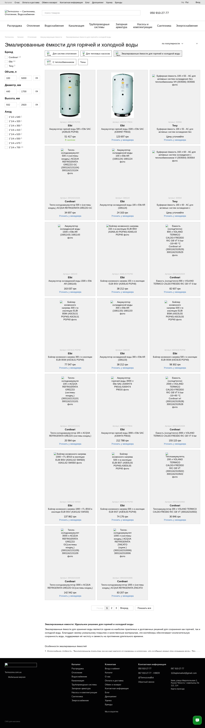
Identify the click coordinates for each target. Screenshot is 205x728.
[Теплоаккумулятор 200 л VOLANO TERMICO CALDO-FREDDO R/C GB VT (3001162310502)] (175, 475)
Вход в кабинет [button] (112, 668)
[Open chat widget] (197, 720)
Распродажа (14, 25)
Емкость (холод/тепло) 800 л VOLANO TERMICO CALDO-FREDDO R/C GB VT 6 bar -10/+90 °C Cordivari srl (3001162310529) (175, 284)
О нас (17, 2)
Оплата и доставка (30, 2)
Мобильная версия (16, 677)
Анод (8, 111)
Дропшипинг (97, 2)
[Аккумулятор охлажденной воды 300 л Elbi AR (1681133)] (122, 323)
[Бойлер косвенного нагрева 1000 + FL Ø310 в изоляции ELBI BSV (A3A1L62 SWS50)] (70, 475)
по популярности (171, 43)
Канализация (76, 25)
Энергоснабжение (187, 25)
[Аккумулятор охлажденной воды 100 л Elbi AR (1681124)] (122, 171)
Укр (182, 2)
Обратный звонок (146, 682)
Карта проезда (177, 689)
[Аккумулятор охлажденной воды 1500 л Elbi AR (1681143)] (70, 247)
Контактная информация (71, 2)
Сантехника (164, 25)
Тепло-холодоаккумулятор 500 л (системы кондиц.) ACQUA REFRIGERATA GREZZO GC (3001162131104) (70, 208)
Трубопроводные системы (99, 26)
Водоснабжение (54, 25)
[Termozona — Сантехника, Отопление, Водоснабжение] (21, 665)
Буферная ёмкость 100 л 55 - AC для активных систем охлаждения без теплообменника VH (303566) (175, 132)
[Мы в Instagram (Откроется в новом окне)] (130, 2)
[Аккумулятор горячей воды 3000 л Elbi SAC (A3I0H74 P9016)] (122, 399)
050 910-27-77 (159, 12)
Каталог (8, 2)
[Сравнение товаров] (189, 12)
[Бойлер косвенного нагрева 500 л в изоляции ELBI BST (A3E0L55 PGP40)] (122, 475)
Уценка (109, 2)
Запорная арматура (121, 26)
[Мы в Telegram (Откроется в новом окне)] (134, 2)
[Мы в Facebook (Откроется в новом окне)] (126, 2)
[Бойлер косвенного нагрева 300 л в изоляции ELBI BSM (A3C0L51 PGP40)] (70, 323)
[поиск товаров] (137, 12)
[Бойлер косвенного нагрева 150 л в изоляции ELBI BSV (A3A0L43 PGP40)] (122, 247)
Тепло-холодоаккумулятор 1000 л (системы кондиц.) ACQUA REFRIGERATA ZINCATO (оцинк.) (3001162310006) (122, 588)
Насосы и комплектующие (142, 26)
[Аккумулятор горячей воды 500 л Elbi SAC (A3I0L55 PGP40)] (70, 95)
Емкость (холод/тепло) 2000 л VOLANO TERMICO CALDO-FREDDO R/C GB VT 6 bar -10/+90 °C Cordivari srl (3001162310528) (175, 436)
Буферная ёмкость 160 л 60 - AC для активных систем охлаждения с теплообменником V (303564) (175, 208)
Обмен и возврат (49, 2)
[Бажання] (181, 12)
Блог (87, 2)
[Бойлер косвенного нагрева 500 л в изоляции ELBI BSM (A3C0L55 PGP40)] (175, 323)
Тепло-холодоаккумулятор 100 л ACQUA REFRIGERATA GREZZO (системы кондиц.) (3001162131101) (70, 436)
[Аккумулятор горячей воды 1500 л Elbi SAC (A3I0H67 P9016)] (122, 95)
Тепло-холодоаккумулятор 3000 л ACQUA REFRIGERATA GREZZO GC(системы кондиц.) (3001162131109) (70, 588)
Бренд (9, 52)
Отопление (33, 25)
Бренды (118, 2)
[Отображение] (194, 43)
